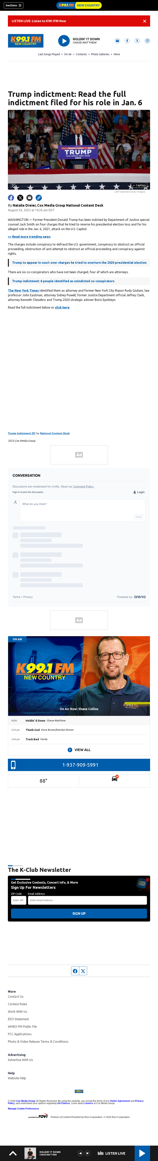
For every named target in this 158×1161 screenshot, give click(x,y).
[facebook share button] (11, 198)
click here (62, 307)
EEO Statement (18, 1019)
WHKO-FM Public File (22, 1026)
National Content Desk (55, 433)
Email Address (36, 893)
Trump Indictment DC (22, 433)
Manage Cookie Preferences (23, 1108)
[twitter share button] (20, 198)
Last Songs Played (49, 54)
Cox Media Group (25, 1101)
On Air (68, 54)
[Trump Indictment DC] (79, 370)
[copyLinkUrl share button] (39, 198)
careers (88, 1103)
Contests (81, 54)
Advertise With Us (20, 1060)
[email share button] (29, 198)
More (117, 54)
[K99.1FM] (79, 5)
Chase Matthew (85, 42)
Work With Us (17, 1011)
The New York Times (23, 290)
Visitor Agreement (120, 1101)
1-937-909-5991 (80, 765)
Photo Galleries (100, 54)
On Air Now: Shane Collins (79, 709)
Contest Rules (17, 1004)
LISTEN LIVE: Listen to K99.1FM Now (39, 21)
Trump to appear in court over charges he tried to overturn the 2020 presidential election (79, 262)
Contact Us (16, 996)
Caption (139, 185)
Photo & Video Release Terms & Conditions (38, 1041)
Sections (11, 5)
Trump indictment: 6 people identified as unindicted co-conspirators (63, 281)
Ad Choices (63, 1103)
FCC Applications (20, 1034)
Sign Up (79, 913)
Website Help (17, 1078)
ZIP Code (16, 893)
